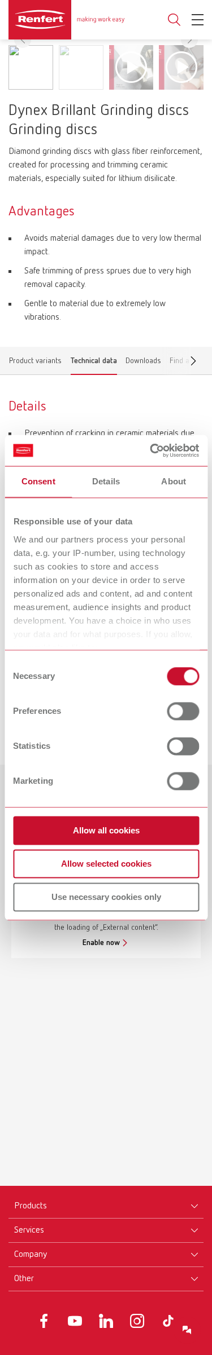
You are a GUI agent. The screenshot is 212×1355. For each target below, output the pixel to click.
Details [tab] (106, 481)
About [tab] (173, 481)
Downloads (143, 363)
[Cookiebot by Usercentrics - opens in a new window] (151, 450)
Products (30, 1206)
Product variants (35, 363)
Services (29, 1230)
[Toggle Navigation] (198, 19)
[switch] (183, 711)
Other (24, 1278)
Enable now (101, 943)
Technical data (94, 363)
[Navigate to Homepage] (66, 19)
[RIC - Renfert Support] (187, 1330)
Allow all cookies (106, 830)
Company (30, 1254)
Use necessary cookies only (106, 897)
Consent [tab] (38, 481)
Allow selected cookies (106, 863)
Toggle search (174, 20)
